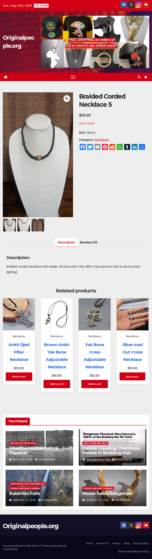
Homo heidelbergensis (107, 493)
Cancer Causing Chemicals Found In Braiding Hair (111, 450)
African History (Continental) (27, 484)
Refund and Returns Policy (133, 551)
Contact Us (102, 543)
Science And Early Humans (25, 488)
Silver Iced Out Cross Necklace (133, 352)
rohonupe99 (46, 459)
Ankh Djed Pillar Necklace (18, 352)
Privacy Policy (141, 543)
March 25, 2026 (23, 459)
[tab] (66, 242)
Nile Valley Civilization (23, 443)
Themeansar (10, 549)
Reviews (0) (88, 242)
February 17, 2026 (25, 500)
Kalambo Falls (24, 493)
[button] (139, 77)
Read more (132, 376)
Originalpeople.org (30, 526)
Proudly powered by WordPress (21, 545)
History (116, 543)
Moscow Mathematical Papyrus (33, 450)
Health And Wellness (95, 443)
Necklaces (101, 140)
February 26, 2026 (98, 459)
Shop (127, 543)
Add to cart (19, 376)
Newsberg (57, 545)
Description (66, 242)
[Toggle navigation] (73, 77)
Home (89, 543)
